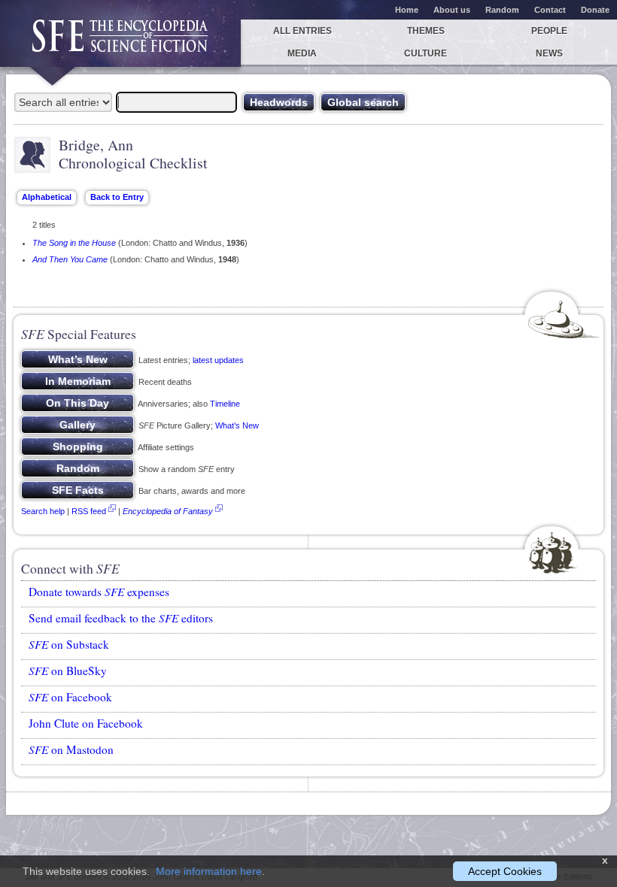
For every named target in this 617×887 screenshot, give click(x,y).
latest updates (218, 360)
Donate (595, 9)
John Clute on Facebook (86, 723)
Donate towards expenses (99, 591)
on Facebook (70, 696)
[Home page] (120, 43)
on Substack (69, 644)
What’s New (237, 425)
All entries (302, 31)
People (549, 31)
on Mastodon (71, 749)
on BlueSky (68, 670)
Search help (43, 511)
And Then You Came (70, 259)
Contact (550, 9)
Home (406, 9)
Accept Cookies (505, 871)
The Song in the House (74, 242)
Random (502, 9)
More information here (209, 871)
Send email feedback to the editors (121, 617)
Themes (426, 31)
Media (302, 53)
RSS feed (88, 511)
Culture (425, 53)
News (549, 53)
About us (451, 9)
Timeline (225, 403)
